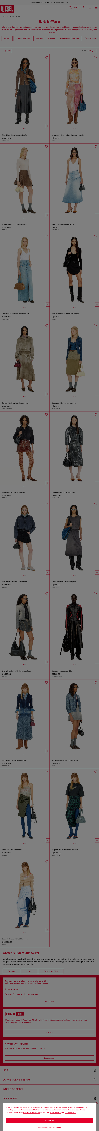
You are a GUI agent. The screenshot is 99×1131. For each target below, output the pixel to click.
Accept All (49, 1120)
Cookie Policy (70, 1112)
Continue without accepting (49, 1127)
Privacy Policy (55, 1112)
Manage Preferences (31, 1112)
